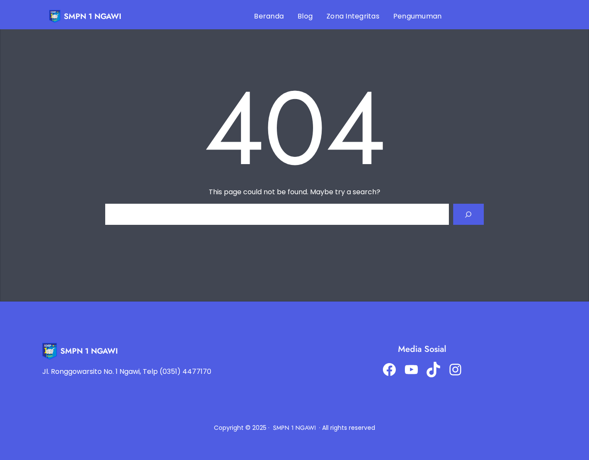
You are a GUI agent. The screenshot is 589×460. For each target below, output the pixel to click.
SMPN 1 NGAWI (92, 16)
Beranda (269, 16)
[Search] (468, 214)
